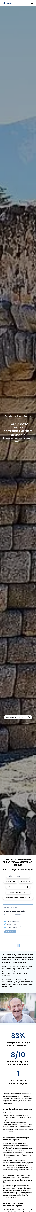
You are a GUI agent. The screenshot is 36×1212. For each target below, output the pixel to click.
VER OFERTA (10, 932)
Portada (8, 416)
